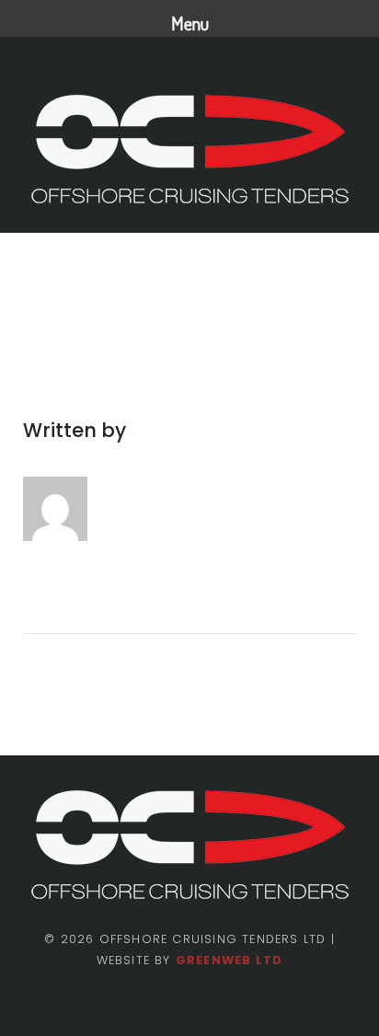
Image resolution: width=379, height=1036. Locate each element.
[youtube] (221, 1005)
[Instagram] (189, 1005)
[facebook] (158, 1005)
